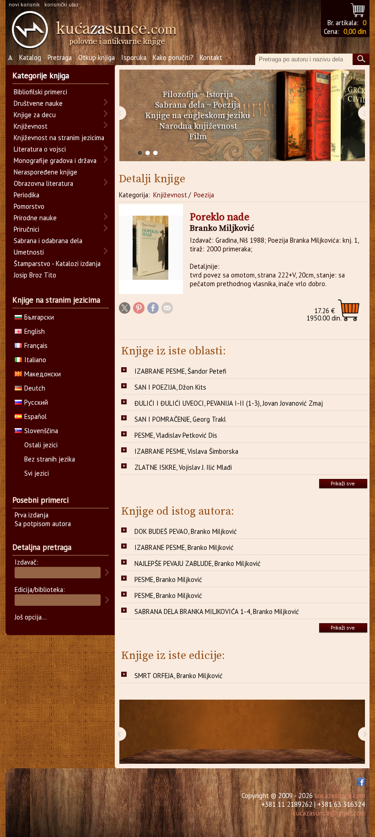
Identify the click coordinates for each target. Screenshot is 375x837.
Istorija (219, 94)
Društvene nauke (38, 103)
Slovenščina (41, 430)
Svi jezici (36, 473)
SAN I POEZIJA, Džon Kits (170, 387)
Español (35, 416)
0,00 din (354, 31)
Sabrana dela (180, 105)
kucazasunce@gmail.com (329, 813)
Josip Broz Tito (35, 275)
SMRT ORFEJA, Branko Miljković (178, 675)
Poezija (227, 105)
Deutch (34, 388)
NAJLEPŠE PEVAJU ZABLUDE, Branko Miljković (197, 563)
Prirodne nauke (35, 217)
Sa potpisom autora (43, 523)
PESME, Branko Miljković (168, 579)
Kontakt (211, 57)
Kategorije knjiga (40, 76)
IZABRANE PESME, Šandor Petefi (180, 371)
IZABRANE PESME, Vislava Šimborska (186, 451)
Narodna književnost (198, 126)
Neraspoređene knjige (45, 172)
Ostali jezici (41, 444)
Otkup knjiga (96, 57)
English (34, 331)
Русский (36, 402)
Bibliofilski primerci (40, 91)
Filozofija (180, 94)
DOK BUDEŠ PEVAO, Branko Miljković (185, 531)
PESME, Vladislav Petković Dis (175, 435)
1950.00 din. (324, 314)
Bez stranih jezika (49, 459)
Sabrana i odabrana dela (48, 240)
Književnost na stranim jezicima (59, 137)
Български (39, 317)
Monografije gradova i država (55, 160)
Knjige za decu (35, 114)
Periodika (26, 194)
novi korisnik (24, 4)
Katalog (30, 57)
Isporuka (133, 57)
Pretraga (60, 57)
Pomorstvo (29, 206)
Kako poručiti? (173, 57)
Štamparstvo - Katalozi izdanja (57, 263)
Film (198, 136)
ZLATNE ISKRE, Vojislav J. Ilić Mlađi (183, 467)
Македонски (42, 374)
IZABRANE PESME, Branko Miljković (184, 547)
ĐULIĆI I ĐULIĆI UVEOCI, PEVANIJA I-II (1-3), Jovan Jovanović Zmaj (228, 403)
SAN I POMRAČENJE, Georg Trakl (180, 419)
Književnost (170, 194)
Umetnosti (29, 252)
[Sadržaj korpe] (358, 9)
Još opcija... (31, 617)
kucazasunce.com (340, 795)
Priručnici (26, 229)
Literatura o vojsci (40, 149)
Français (36, 345)
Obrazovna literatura (43, 183)
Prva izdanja (31, 515)
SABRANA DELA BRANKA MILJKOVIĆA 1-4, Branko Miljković (216, 611)
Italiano (35, 359)
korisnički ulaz (61, 4)
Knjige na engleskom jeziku (197, 115)
